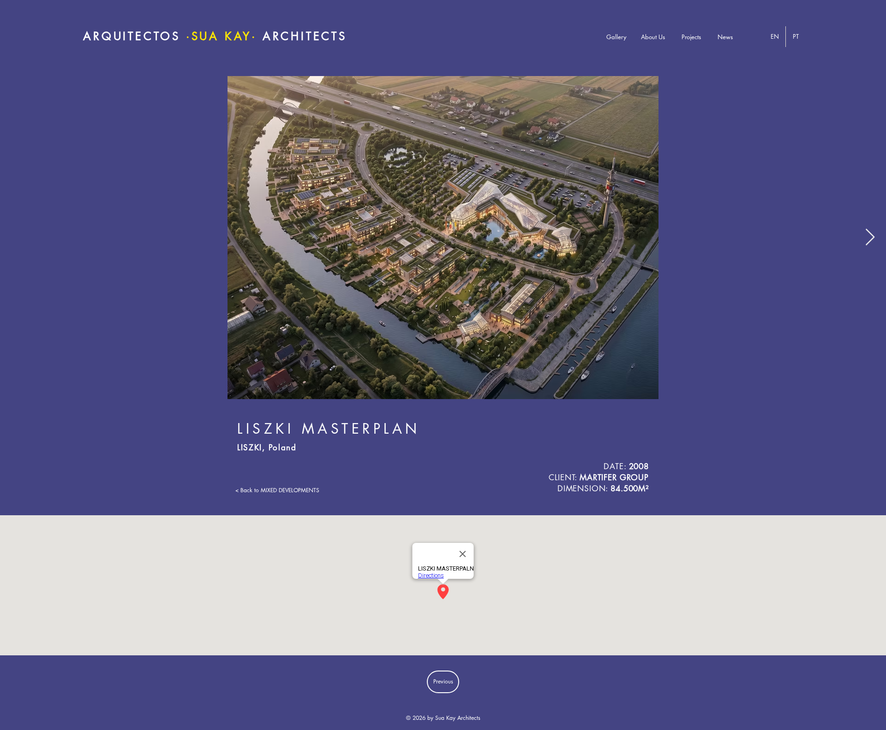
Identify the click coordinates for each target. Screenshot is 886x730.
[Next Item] (870, 238)
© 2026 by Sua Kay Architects (443, 718)
